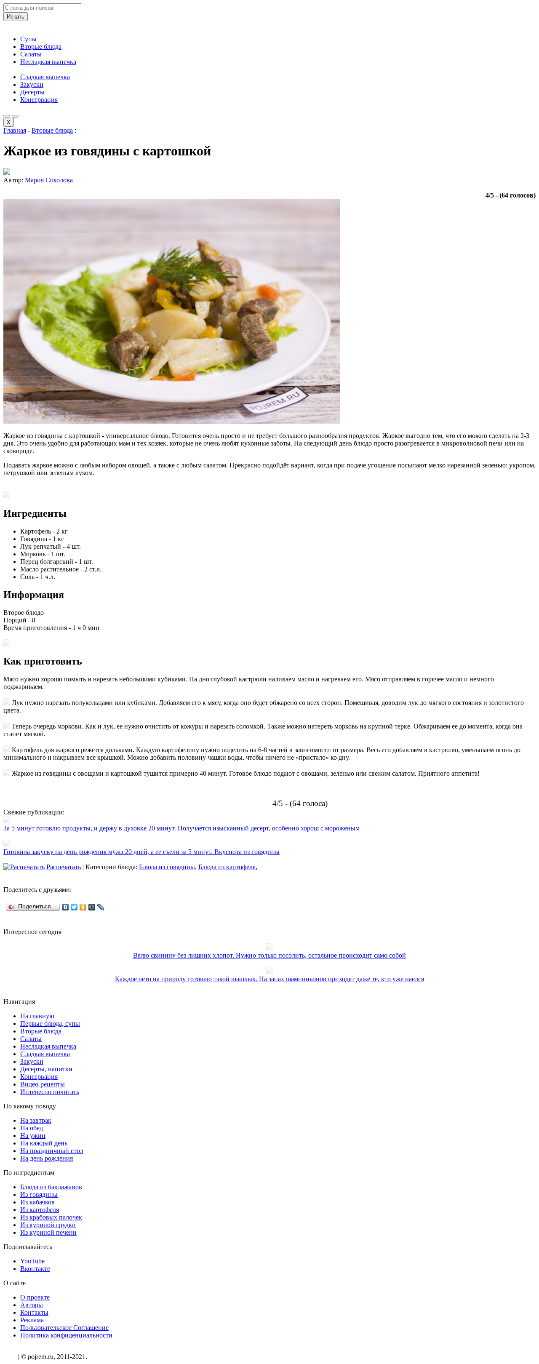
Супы (28, 39)
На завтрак (35, 1120)
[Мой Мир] (92, 907)
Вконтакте (35, 1268)
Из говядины (39, 1194)
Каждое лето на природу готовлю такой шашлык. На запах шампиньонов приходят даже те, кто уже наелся (269, 978)
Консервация (39, 99)
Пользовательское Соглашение (64, 1327)
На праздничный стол (51, 1150)
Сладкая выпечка (45, 76)
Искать (15, 16)
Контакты (34, 1312)
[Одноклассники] (83, 907)
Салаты (31, 54)
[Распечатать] (24, 866)
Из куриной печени (48, 1232)
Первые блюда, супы (50, 1023)
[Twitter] (74, 907)
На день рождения (46, 1158)
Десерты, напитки (46, 1069)
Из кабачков (37, 1202)
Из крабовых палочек (51, 1217)
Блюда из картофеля (227, 866)
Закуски (31, 84)
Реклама (32, 1320)
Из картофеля (39, 1209)
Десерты (32, 92)
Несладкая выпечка (48, 61)
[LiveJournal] (100, 907)
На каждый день (43, 1143)
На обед (31, 1128)
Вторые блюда (40, 46)
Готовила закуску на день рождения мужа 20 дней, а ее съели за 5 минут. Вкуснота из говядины (141, 851)
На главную (37, 1016)
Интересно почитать (49, 1091)
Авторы (31, 1304)
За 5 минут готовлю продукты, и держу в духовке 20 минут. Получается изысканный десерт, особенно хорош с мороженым (181, 828)
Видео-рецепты (42, 1084)
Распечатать (63, 866)
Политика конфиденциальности (66, 1335)
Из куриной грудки (48, 1224)
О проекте (35, 1297)
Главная (14, 130)
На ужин (32, 1135)
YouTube (32, 1261)
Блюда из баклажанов (51, 1186)
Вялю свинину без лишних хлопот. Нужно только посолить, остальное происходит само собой (269, 955)
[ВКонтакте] (65, 907)
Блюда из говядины (167, 866)
